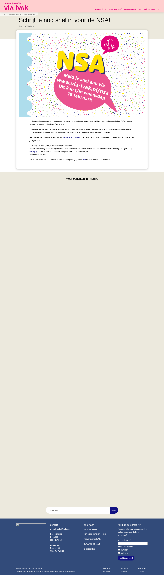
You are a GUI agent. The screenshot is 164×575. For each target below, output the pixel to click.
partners (117, 9)
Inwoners (124, 550)
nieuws (32, 26)
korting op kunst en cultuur (95, 534)
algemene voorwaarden (67, 571)
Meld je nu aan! (126, 558)
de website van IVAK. (72, 137)
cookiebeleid (54, 571)
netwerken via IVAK (92, 539)
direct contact (89, 549)
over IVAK (142, 9)
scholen (108, 9)
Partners (124, 553)
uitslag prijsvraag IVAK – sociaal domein (38, 479)
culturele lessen (90, 529)
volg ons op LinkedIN (142, 570)
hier (84, 160)
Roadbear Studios (33, 571)
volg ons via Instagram (124, 570)
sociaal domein (130, 9)
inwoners (98, 9)
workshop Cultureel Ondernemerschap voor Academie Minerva (49, 270)
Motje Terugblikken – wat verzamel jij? (37, 374)
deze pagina (35, 152)
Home (13, 14)
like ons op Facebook (106, 570)
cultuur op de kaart (92, 544)
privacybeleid (44, 571)
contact (152, 9)
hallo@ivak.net (63, 529)
